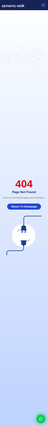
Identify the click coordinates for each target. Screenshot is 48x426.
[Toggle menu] (43, 5)
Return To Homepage (24, 206)
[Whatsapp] (41, 419)
